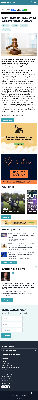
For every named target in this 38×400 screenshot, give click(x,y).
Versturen (6, 335)
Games (15, 25)
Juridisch (5, 25)
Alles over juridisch (9, 262)
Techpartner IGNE (19, 398)
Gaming (24, 25)
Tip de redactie (7, 120)
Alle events (6, 217)
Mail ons (4, 369)
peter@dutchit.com (7, 380)
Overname (6, 30)
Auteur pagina (7, 300)
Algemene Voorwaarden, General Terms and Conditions (16, 393)
